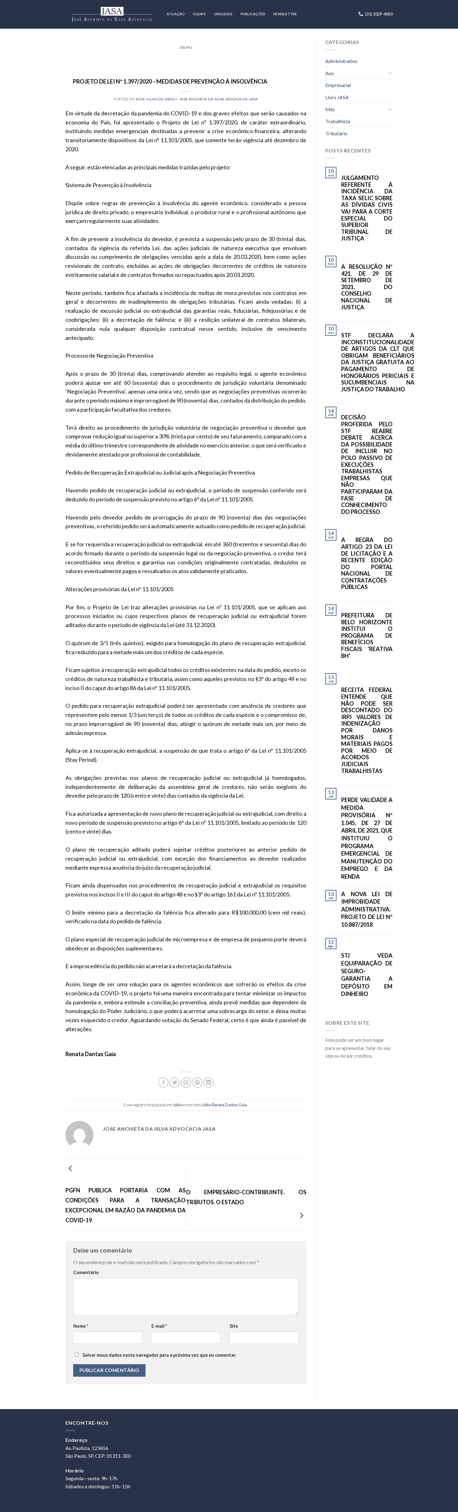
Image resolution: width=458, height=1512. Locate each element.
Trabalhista (337, 121)
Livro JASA (337, 97)
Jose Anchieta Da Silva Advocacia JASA (218, 99)
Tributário (336, 133)
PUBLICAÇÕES (253, 14)
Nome (80, 1326)
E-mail (159, 1326)
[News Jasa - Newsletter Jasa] (111, 14)
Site (234, 1326)
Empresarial (338, 85)
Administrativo (341, 61)
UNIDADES (223, 14)
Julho (185, 47)
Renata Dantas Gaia (229, 1104)
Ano (329, 73)
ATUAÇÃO (176, 14)
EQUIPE (199, 14)
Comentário (86, 1272)
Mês (330, 109)
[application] (456, 1510)
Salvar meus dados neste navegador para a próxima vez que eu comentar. (159, 1355)
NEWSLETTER (285, 14)
